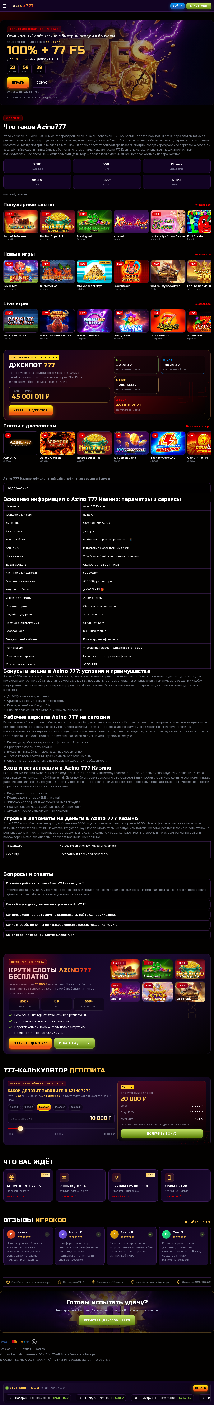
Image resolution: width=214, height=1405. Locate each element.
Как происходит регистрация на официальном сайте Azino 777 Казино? (61, 915)
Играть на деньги (74, 1043)
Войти (178, 6)
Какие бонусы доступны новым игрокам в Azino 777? (46, 904)
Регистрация (199, 6)
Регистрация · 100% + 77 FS (107, 1320)
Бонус (42, 82)
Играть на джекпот (31, 410)
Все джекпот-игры (198, 426)
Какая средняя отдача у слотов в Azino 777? (40, 935)
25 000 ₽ (60, 1107)
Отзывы (26, 1349)
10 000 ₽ (44, 1107)
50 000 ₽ (76, 1107)
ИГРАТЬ (18, 82)
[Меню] (7, 6)
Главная (5, 1349)
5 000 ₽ (28, 1107)
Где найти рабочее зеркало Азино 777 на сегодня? (45, 883)
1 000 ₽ (14, 1107)
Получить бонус (162, 1133)
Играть (200, 1371)
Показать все (202, 205)
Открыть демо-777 (30, 1043)
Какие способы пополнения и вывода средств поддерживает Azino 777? (61, 925)
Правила (39, 1349)
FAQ (16, 1349)
